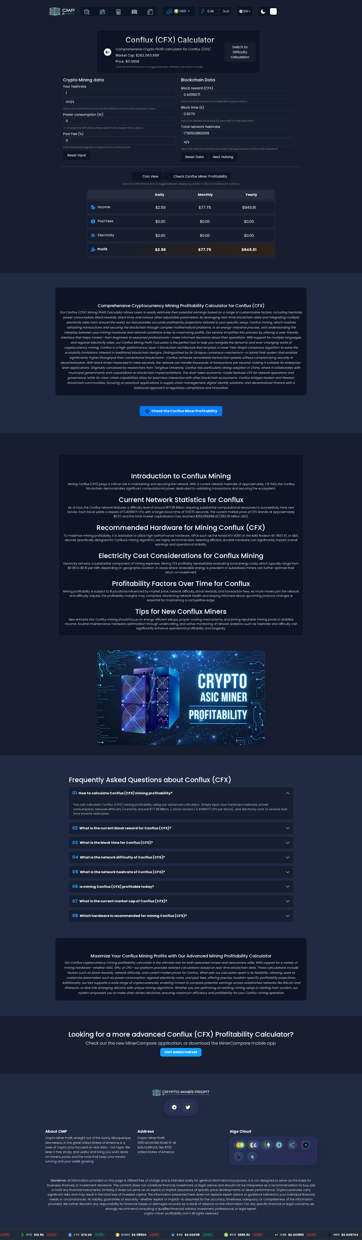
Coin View (150, 176)
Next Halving (223, 157)
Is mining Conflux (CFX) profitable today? (113, 886)
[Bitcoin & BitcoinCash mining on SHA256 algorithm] (240, 1145)
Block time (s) (192, 107)
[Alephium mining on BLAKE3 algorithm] (238, 1156)
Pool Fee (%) (73, 133)
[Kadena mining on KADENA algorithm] (292, 1145)
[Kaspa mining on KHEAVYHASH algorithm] (279, 1145)
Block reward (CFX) (197, 88)
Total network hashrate (200, 126)
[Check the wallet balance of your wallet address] (150, 11)
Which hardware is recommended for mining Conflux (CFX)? (129, 916)
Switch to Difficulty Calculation (240, 52)
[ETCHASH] (267, 1145)
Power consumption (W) (83, 114)
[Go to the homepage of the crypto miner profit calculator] (86, 11)
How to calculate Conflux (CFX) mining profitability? (122, 793)
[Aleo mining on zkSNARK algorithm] (305, 1145)
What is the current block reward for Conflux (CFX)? (121, 828)
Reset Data (194, 157)
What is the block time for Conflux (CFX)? (112, 843)
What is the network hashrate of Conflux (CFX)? (118, 872)
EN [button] (245, 11)
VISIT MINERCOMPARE (180, 1052)
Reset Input (76, 155)
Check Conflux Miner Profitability (200, 176)
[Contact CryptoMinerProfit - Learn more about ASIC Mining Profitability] (181, 698)
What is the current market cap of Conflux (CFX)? (119, 901)
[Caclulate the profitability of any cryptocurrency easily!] (118, 11)
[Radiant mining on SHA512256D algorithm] (252, 1156)
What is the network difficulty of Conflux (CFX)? (118, 857)
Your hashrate (74, 86)
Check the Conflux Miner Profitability (184, 411)
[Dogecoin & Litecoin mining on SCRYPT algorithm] (253, 1145)
